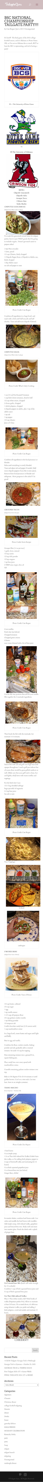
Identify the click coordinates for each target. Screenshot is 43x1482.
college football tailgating (13, 1406)
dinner (6, 1413)
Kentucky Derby (10, 1434)
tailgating (7, 1456)
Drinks (6, 1416)
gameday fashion (10, 1423)
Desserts (7, 1409)
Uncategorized (9, 1459)
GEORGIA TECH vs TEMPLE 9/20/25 (18, 1368)
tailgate (6, 1449)
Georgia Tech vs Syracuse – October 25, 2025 (19, 1364)
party (6, 1438)
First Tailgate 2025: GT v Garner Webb (17, 1371)
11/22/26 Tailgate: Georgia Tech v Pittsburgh (19, 1361)
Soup (6, 1445)
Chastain (7, 1398)
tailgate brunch (9, 1452)
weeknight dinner (10, 1463)
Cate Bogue (11, 29)
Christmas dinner (10, 1402)
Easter (6, 1420)
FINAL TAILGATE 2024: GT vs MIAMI (18, 1375)
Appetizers (7, 1395)
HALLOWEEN (9, 1427)
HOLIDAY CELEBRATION (14, 1431)
